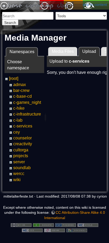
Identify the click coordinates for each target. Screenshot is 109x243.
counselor (22, 138)
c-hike (19, 108)
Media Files (63, 51)
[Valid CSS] (32, 230)
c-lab (17, 120)
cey (16, 132)
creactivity (22, 144)
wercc (18, 173)
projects (20, 156)
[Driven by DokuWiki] (76, 230)
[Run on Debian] (54, 230)
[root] (13, 78)
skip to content (95, 4)
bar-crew (21, 90)
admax (19, 84)
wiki (17, 179)
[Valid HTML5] (87, 225)
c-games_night (27, 102)
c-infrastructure (27, 114)
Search (10, 22)
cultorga (20, 150)
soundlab (22, 167)
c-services (22, 126)
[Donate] (43, 225)
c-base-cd (22, 96)
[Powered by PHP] (65, 225)
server (19, 162)
